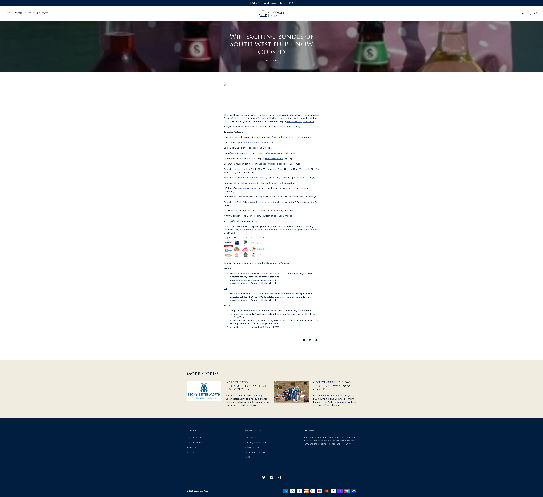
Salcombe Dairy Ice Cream (300, 121)
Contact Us (251, 437)
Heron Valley (243, 169)
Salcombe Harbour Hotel (271, 118)
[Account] (523, 13)
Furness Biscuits (245, 196)
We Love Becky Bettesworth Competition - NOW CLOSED (247, 385)
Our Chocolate (194, 437)
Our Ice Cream (194, 442)
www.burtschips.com (261, 202)
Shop (9, 13)
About (18, 13)
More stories (203, 374)
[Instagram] (279, 477)
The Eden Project (283, 216)
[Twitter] (264, 477)
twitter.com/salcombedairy (294, 297)
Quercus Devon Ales (245, 188)
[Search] (529, 13)
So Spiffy (230, 221)
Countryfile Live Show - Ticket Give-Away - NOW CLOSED (332, 385)
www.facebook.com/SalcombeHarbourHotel (253, 283)
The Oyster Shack (274, 158)
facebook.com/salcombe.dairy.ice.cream (250, 280)
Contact (42, 13)
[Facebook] (271, 477)
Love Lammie (299, 118)
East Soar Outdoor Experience (273, 164)
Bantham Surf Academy (271, 210)
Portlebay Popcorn (247, 183)
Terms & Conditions (255, 452)
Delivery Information (255, 442)
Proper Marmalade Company (252, 177)
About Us (191, 447)
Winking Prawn (276, 153)
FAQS (247, 457)
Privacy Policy (252, 447)
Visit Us (29, 13)
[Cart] (536, 13)
